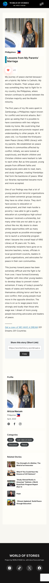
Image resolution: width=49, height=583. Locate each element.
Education (13, 444)
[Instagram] (20, 423)
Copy (24, 354)
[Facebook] (14, 423)
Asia (10, 440)
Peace (24, 444)
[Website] (8, 423)
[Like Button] (8, 70)
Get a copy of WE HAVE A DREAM (21, 327)
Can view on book (24, 440)
